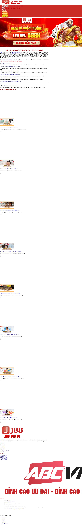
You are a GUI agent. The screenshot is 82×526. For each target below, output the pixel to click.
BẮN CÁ (3, 8)
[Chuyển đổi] (0, 63)
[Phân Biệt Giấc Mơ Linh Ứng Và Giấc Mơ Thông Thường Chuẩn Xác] (7, 249)
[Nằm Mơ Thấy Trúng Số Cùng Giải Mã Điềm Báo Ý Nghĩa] (7, 166)
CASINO (3, 6)
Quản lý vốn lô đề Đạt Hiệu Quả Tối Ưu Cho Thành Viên (9, 417)
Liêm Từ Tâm (8, 502)
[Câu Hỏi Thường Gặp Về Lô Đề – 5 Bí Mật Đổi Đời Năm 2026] (7, 332)
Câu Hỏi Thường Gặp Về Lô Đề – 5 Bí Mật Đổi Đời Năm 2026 (9, 334)
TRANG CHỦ (4, 5)
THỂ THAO (4, 9)
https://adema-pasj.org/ (7, 59)
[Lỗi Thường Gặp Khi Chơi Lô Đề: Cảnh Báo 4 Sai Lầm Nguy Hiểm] (7, 374)
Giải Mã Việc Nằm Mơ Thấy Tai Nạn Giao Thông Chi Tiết (9, 127)
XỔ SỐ (3, 11)
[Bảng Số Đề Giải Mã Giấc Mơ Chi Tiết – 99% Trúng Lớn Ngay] (7, 291)
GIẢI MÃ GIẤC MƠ (5, 523)
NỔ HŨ (3, 7)
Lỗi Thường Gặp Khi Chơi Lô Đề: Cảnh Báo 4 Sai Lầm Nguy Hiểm (10, 376)
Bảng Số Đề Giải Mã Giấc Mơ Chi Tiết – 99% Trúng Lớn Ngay (10, 293)
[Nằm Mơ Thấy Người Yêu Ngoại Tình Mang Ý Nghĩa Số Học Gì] (7, 208)
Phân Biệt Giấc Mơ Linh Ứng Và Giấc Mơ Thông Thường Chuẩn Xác (10, 251)
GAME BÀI (4, 10)
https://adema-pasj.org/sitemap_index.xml (15, 508)
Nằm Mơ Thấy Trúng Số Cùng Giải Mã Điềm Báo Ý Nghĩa (9, 168)
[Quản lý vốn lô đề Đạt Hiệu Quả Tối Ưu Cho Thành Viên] (7, 415)
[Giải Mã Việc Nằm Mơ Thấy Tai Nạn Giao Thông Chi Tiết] (7, 125)
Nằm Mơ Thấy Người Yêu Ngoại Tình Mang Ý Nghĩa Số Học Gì (9, 210)
